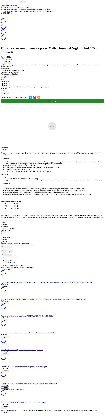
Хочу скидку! (53, 101)
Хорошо (4, 408)
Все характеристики (8, 76)
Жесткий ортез (11, 267)
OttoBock (4, 239)
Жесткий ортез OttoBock (25, 267)
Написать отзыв (6, 63)
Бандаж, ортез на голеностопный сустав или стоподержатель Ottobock (25, 9)
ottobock (3, 267)
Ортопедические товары (9, 6)
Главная (3, 4)
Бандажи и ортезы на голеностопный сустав (16, 7)
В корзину (5, 93)
